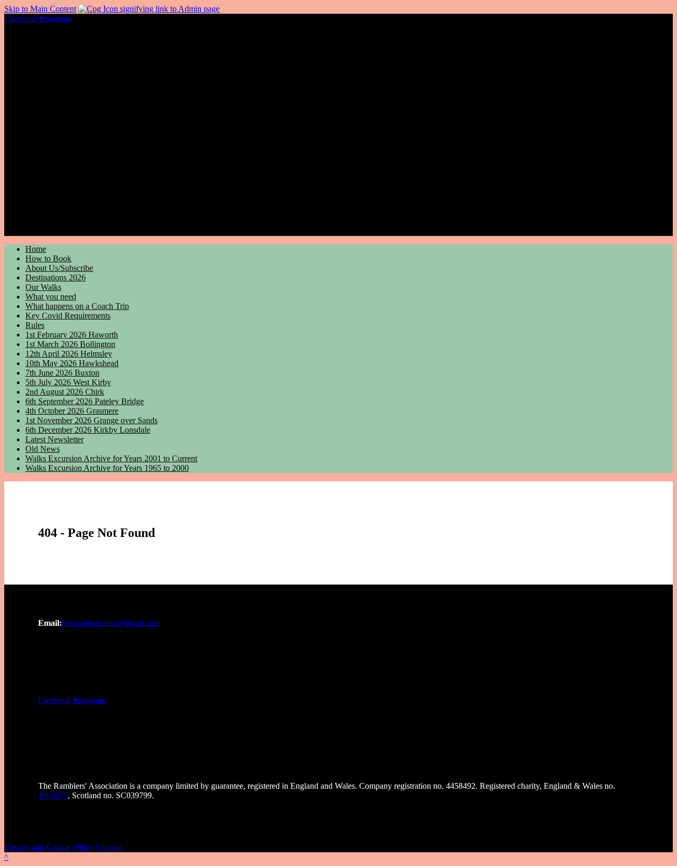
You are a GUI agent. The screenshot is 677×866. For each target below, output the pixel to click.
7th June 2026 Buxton (62, 372)
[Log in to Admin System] (148, 8)
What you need (50, 296)
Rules (34, 325)
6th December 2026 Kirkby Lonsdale (87, 429)
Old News (42, 448)
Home (35, 248)
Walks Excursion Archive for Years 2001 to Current (111, 458)
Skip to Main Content (40, 8)
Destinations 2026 (55, 277)
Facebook (20, 18)
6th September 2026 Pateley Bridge (84, 401)
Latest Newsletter (54, 439)
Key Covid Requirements (68, 315)
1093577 (53, 795)
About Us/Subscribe (59, 267)
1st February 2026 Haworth (71, 334)
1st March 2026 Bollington (70, 344)
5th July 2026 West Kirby (68, 382)
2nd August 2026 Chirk (64, 391)
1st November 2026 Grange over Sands (91, 420)
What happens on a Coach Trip (77, 306)
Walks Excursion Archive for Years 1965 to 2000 (107, 467)
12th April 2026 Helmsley (68, 353)
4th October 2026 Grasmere (71, 410)
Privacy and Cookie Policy (49, 847)
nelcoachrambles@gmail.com (111, 622)
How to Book (48, 258)
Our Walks (43, 286)
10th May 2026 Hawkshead (71, 363)
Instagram (55, 18)
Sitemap (109, 847)
